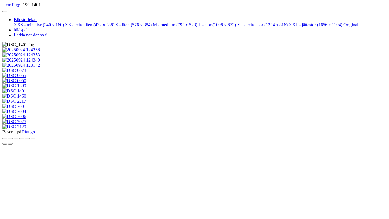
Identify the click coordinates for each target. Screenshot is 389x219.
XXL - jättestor (315, 24)
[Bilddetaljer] (27, 138)
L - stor (217, 24)
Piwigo (28, 131)
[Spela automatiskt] (33, 138)
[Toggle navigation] (4, 11)
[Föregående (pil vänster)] (4, 144)
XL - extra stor (262, 24)
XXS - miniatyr (39, 24)
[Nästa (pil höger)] (10, 144)
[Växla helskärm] (16, 138)
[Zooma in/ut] (21, 138)
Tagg (15, 4)
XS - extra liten (89, 24)
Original (350, 24)
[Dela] (10, 138)
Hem (6, 4)
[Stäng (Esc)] (4, 138)
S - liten (134, 24)
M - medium (175, 24)
